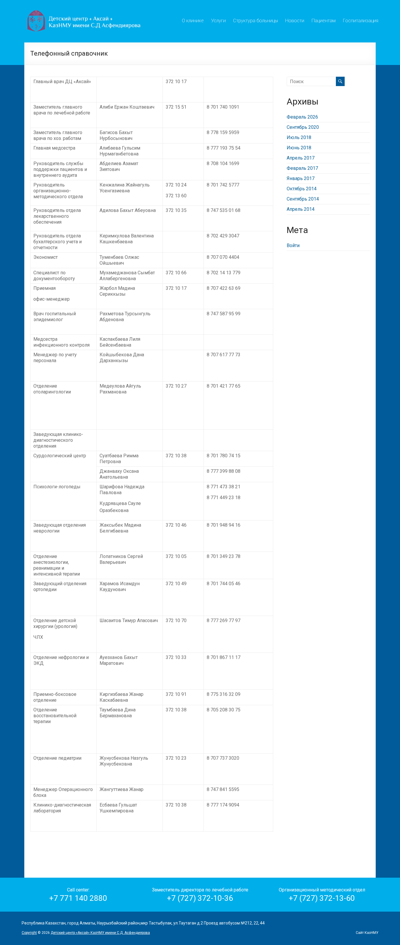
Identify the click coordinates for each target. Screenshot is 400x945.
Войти (293, 245)
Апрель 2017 (300, 158)
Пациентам (324, 20)
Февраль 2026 (302, 117)
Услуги (218, 20)
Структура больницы (255, 20)
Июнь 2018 (299, 147)
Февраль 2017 (302, 168)
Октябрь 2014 (302, 188)
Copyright (29, 933)
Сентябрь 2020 (303, 127)
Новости (294, 20)
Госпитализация (360, 20)
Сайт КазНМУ (367, 933)
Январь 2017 (300, 178)
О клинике (193, 20)
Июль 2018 (299, 137)
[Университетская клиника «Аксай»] (85, 7)
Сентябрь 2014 (303, 199)
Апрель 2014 (300, 209)
